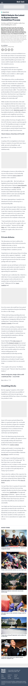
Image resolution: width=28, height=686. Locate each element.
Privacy (9, 676)
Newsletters (3, 678)
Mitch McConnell (18, 110)
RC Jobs (15, 676)
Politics (5, 12)
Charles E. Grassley (6, 323)
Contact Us (10, 675)
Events (2, 676)
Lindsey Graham (14, 444)
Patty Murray (17, 187)
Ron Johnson (4, 454)
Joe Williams (5, 45)
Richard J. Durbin (13, 343)
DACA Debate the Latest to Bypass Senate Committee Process (12, 17)
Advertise (16, 675)
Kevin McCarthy (5, 480)
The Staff (9, 678)
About (2, 675)
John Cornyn (16, 341)
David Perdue (13, 492)
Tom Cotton (4, 494)
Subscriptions (16, 678)
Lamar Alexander (22, 185)
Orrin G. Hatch (17, 175)
